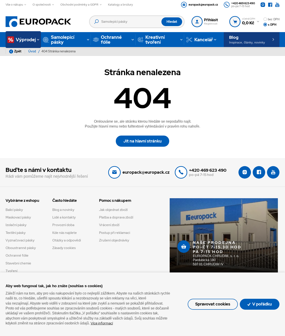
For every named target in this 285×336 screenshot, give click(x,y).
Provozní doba (63, 225)
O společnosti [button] (42, 4)
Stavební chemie (18, 263)
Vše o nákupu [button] (14, 4)
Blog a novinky (63, 210)
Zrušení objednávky (114, 240)
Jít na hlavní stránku (142, 141)
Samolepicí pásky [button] (62, 39)
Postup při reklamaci (114, 233)
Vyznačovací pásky (20, 240)
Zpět (17, 51)
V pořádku (261, 304)
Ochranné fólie (17, 256)
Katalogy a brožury (120, 4)
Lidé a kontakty (64, 217)
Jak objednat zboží (113, 210)
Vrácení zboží (109, 225)
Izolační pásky (16, 225)
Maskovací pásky (18, 217)
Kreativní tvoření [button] (155, 39)
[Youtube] (277, 4)
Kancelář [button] (203, 40)
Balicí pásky (14, 210)
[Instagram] (263, 4)
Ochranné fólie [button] (111, 39)
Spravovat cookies (212, 304)
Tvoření (11, 271)
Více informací (102, 323)
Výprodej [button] (26, 40)
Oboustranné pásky (21, 248)
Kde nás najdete (64, 233)
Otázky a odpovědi (66, 240)
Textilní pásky (16, 233)
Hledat (172, 21)
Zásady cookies (64, 248)
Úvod (32, 51)
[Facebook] (270, 4)
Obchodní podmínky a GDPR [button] (79, 4)
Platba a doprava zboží (116, 217)
